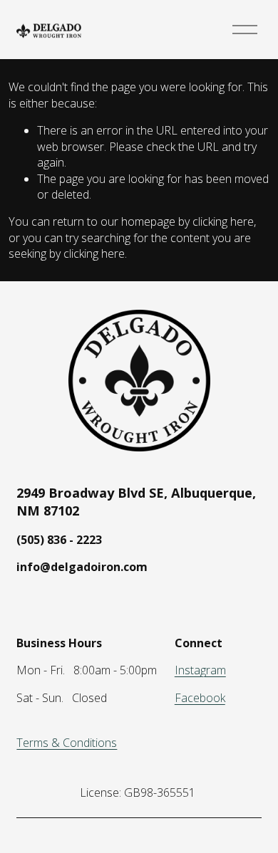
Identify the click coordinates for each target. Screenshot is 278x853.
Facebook (200, 698)
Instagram (200, 670)
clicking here (223, 221)
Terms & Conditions (66, 742)
